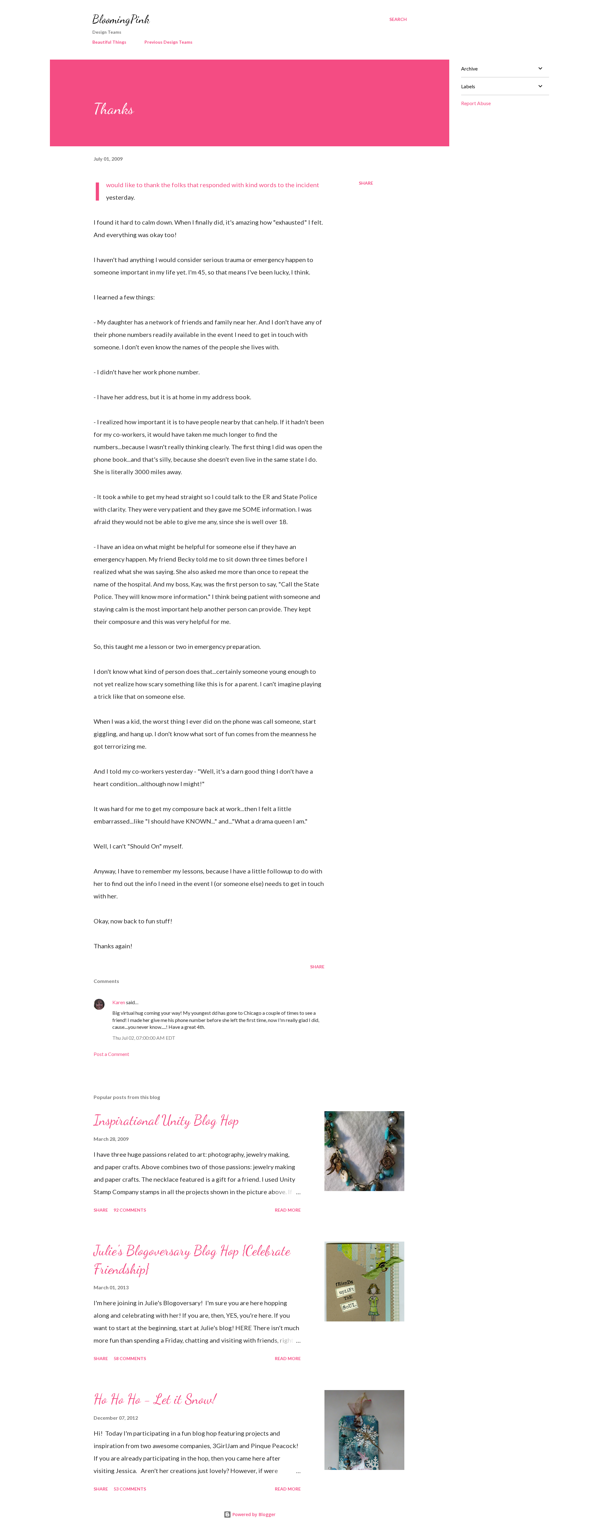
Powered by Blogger (253, 1514)
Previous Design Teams (168, 42)
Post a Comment (111, 1054)
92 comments (130, 1210)
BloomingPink (120, 19)
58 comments (130, 1358)
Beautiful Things (109, 42)
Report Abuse (476, 103)
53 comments (130, 1488)
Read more (288, 1210)
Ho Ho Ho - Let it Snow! (155, 1399)
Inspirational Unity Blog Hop (166, 1120)
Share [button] (366, 183)
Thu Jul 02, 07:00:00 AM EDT (143, 1038)
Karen (118, 1002)
